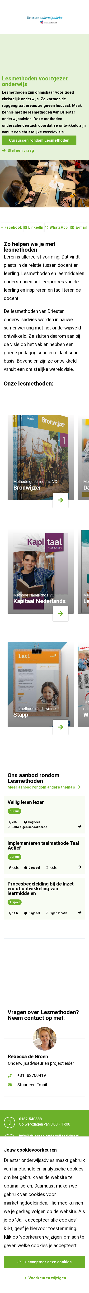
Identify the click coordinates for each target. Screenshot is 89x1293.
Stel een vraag (21, 151)
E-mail (81, 227)
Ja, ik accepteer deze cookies (44, 1262)
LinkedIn (35, 227)
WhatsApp (59, 227)
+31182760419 (31, 1075)
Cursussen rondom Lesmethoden (39, 140)
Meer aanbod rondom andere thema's (41, 787)
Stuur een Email (32, 1085)
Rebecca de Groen (28, 1056)
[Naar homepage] (44, 20)
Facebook (13, 227)
